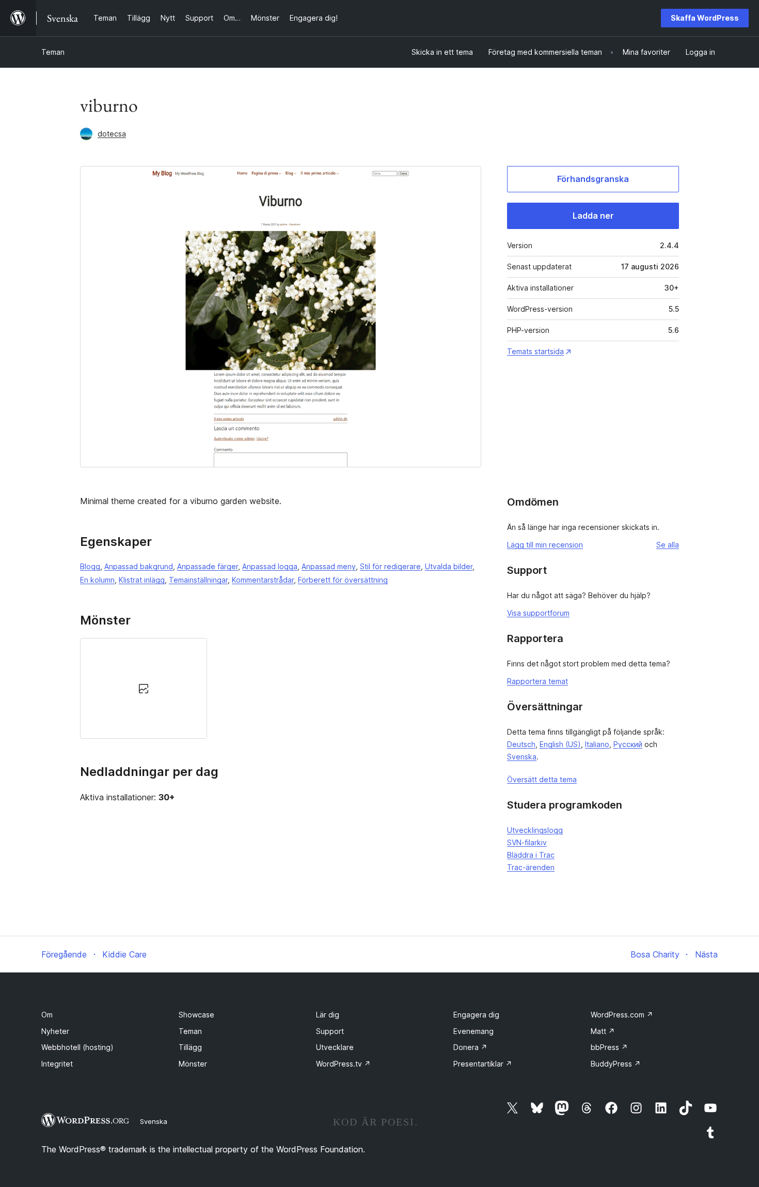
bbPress (609, 1047)
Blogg (90, 566)
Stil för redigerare (390, 566)
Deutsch (521, 744)
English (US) (560, 744)
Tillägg (190, 1047)
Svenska (521, 756)
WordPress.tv (343, 1063)
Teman (53, 52)
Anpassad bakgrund (138, 566)
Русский (627, 744)
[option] (143, 688)
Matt (603, 1031)
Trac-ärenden (531, 867)
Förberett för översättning (343, 579)
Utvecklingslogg (535, 830)
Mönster (193, 1063)
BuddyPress (616, 1063)
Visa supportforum (538, 612)
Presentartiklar (482, 1063)
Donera (470, 1047)
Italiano (597, 744)
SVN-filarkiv (527, 842)
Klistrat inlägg (142, 579)
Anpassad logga (269, 566)
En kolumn (97, 579)
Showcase (196, 1014)
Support (330, 1031)
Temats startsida (535, 351)
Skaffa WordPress (705, 17)
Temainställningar (198, 579)
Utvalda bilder (448, 566)
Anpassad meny (329, 566)
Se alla (667, 544)
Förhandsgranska (593, 179)
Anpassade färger (207, 566)
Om (47, 1014)
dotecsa (112, 133)
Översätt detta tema (542, 779)
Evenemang (473, 1031)
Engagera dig (476, 1014)
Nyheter (55, 1031)
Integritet (57, 1063)
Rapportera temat (537, 681)
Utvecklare (335, 1047)
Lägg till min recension (545, 544)
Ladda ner (593, 215)
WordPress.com (622, 1014)
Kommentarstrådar (263, 579)
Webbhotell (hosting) (77, 1047)
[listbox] (280, 688)
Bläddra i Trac (531, 854)
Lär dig (327, 1014)
